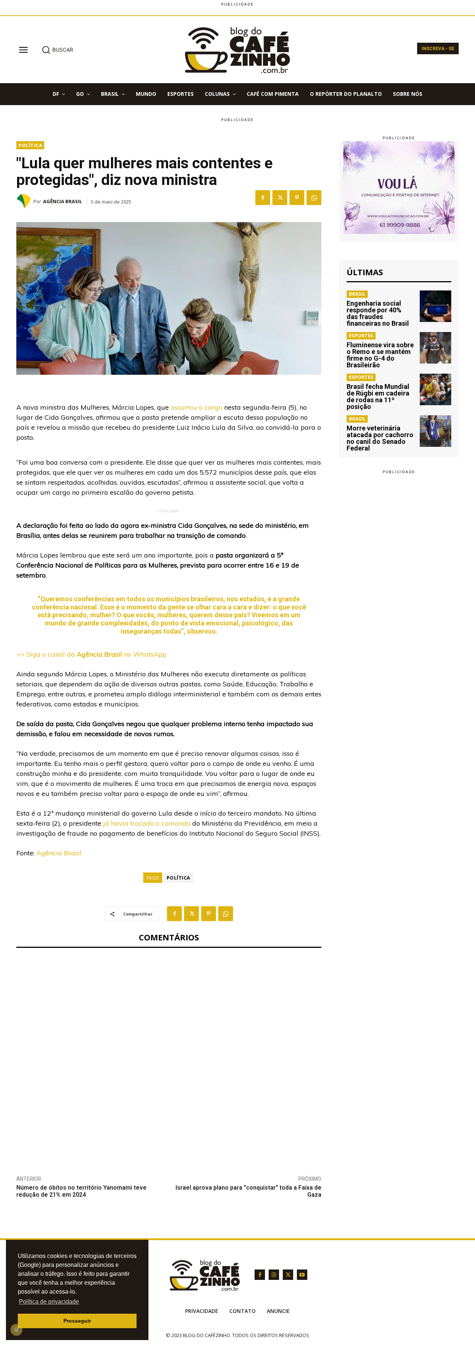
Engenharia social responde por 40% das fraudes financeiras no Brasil (378, 313)
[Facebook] (262, 197)
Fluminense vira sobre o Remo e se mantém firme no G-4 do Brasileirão (380, 355)
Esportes (361, 335)
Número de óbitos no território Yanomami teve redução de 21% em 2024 (81, 1191)
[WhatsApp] (314, 197)
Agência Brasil (62, 201)
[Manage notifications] (16, 1330)
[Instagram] (274, 1274)
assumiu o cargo (196, 407)
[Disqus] (168, 1056)
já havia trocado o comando (146, 823)
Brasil (357, 293)
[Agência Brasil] (24, 201)
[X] (279, 197)
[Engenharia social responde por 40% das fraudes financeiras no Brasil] (435, 306)
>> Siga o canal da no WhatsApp (91, 654)
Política (30, 145)
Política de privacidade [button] (49, 1301)
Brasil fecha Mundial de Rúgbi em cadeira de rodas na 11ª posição (378, 396)
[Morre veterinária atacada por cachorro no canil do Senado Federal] (435, 431)
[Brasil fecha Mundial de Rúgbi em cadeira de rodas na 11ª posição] (435, 389)
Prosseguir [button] (77, 1321)
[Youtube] (302, 1274)
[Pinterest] (296, 197)
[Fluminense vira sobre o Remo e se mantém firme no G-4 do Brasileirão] (435, 348)
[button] (57, 49)
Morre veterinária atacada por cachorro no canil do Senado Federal (380, 438)
